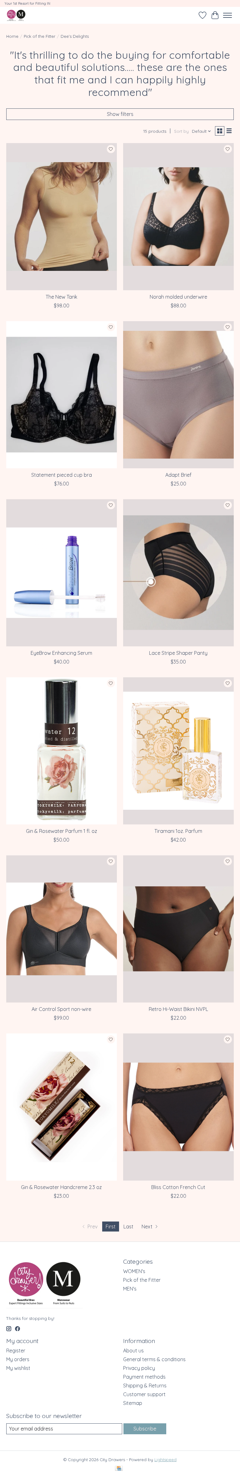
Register (15, 1350)
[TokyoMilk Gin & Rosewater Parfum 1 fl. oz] (61, 750)
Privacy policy (139, 1368)
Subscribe (144, 1429)
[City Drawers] (16, 15)
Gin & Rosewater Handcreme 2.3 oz (61, 1187)
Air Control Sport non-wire (61, 1009)
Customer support (144, 1394)
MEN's (130, 1289)
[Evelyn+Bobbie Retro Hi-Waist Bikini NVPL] (178, 929)
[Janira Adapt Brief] (178, 394)
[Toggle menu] (227, 15)
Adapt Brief (178, 475)
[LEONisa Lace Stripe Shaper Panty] (178, 572)
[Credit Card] (119, 1469)
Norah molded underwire (178, 297)
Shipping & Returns (145, 1385)
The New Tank (61, 297)
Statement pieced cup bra (61, 475)
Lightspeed (165, 1459)
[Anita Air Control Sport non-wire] (61, 929)
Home (12, 36)
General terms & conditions (154, 1359)
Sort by (181, 131)
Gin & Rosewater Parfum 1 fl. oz (61, 831)
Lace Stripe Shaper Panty (178, 653)
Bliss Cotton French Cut (178, 1187)
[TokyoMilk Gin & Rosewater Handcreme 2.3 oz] (61, 1107)
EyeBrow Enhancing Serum (61, 653)
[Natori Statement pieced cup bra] (61, 394)
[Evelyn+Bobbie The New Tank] (61, 216)
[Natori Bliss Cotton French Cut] (178, 1107)
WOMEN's (134, 1271)
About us (133, 1350)
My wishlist (18, 1368)
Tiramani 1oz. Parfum (178, 831)
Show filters (120, 114)
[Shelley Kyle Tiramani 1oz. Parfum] (178, 750)
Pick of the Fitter (39, 36)
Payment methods (144, 1377)
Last (128, 1226)
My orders (17, 1359)
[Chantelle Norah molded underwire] (178, 216)
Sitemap (132, 1403)
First (111, 1226)
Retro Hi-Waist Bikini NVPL (178, 1009)
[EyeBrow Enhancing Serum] (61, 572)
